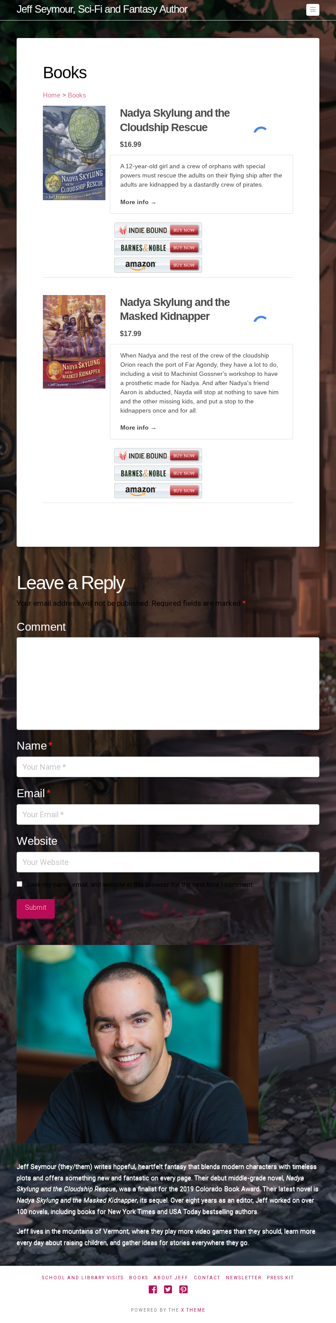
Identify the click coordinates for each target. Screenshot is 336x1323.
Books (77, 95)
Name (34, 746)
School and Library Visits (83, 1277)
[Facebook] (153, 1289)
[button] (312, 10)
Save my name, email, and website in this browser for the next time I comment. (140, 885)
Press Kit (280, 1277)
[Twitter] (168, 1289)
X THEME (193, 1310)
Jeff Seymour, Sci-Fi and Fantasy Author (102, 9)
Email (33, 793)
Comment (41, 627)
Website (37, 841)
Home (51, 95)
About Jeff (171, 1277)
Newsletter (244, 1277)
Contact (207, 1277)
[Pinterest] (183, 1289)
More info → (138, 201)
